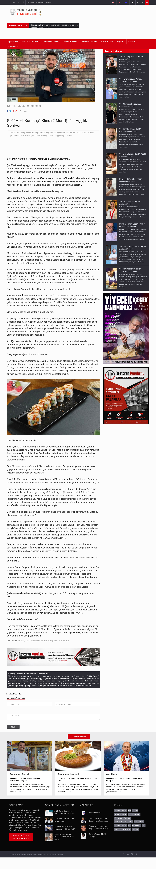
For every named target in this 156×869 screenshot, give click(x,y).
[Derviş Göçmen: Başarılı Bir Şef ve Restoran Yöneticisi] (111, 231)
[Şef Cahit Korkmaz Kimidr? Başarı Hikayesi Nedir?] (111, 138)
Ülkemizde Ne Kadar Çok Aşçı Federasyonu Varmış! (98, 827)
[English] (119, 2)
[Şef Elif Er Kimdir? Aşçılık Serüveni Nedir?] (111, 209)
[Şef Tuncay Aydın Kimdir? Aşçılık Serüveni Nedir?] (111, 254)
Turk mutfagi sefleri (51, 640)
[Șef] (8, 110)
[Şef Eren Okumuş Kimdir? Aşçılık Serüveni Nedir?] (111, 163)
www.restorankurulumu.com (38, 854)
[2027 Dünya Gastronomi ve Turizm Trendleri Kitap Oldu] (49, 813)
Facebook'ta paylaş (14, 694)
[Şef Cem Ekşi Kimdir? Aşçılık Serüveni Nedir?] (111, 64)
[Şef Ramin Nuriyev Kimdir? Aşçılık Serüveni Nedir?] (111, 278)
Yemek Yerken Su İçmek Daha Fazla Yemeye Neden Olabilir (64, 836)
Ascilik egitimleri (37, 640)
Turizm (135, 810)
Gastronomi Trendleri (122, 818)
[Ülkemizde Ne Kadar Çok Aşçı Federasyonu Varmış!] (83, 828)
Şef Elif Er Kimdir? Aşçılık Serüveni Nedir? (129, 202)
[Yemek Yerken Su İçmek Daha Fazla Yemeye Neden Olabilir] (49, 837)
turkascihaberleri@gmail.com (40, 2)
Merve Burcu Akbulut (122, 829)
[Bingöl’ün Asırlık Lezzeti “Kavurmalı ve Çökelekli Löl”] (49, 828)
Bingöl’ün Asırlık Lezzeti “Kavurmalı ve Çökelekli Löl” (64, 827)
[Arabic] (132, 2)
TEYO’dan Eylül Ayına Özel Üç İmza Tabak (64, 819)
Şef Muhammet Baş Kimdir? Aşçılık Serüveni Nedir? (130, 80)
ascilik (28, 640)
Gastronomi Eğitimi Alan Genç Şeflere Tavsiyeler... (98, 819)
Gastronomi (136, 825)
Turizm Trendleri (134, 814)
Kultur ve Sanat (120, 814)
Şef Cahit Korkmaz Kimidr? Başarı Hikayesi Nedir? (130, 130)
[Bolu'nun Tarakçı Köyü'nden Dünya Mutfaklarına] (111, 186)
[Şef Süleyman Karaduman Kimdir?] (111, 113)
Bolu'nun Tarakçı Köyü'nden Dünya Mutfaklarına (130, 180)
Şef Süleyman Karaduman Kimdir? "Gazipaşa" (130, 105)
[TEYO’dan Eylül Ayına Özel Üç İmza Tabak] (49, 820)
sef (129, 825)
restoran (135, 829)
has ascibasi (138, 821)
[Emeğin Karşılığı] (83, 813)
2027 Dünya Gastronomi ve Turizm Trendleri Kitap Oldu (64, 812)
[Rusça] (126, 2)
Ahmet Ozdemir (120, 810)
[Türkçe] (113, 2)
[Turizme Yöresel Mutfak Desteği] (83, 836)
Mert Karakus (64, 640)
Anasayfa (12, 25)
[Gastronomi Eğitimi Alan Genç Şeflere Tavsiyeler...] (83, 820)
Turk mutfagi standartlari (123, 821)
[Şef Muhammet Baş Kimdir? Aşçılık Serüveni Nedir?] (111, 88)
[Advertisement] (48, 146)
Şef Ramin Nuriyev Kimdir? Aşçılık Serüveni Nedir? (130, 270)
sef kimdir (20, 640)
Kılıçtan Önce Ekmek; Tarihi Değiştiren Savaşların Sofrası (52, 26)
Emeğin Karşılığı (95, 812)
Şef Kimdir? (22, 25)
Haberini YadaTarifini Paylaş (21, 837)
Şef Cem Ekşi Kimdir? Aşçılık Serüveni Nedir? (131, 57)
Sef (129, 810)
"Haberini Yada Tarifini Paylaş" (86, 676)
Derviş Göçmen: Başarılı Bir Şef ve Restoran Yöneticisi (132, 225)
